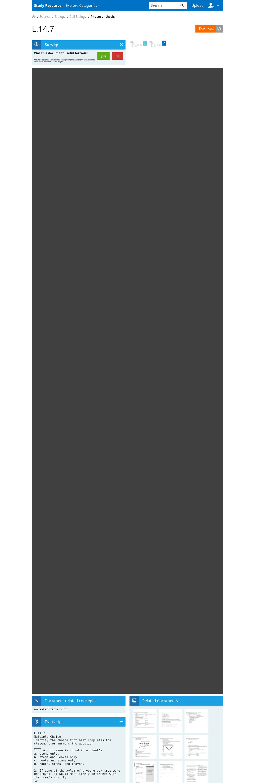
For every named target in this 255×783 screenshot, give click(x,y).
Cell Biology (78, 16)
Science (45, 16)
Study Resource (47, 5)
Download (206, 28)
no (118, 56)
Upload (197, 5)
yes (103, 56)
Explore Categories (81, 5)
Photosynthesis (103, 16)
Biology (60, 16)
